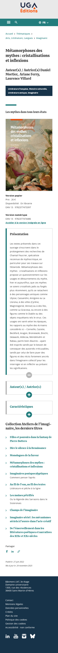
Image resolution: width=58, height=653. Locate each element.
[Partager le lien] (19, 551)
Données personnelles (17, 607)
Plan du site (11, 615)
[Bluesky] (32, 637)
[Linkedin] (7, 637)
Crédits (9, 611)
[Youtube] (16, 637)
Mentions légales (14, 604)
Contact (9, 600)
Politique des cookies (16, 619)
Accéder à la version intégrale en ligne (26, 222)
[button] (16, 22)
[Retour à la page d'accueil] (29, 7)
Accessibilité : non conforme (20, 627)
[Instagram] (24, 637)
